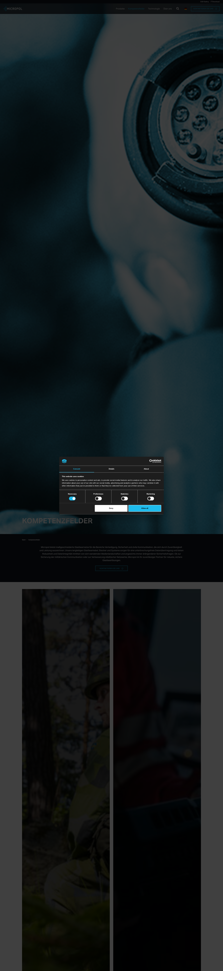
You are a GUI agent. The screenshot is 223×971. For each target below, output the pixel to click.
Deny (111, 508)
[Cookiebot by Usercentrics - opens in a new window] (151, 461)
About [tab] (146, 469)
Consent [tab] (76, 469)
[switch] (98, 498)
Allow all (144, 508)
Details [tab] (111, 469)
